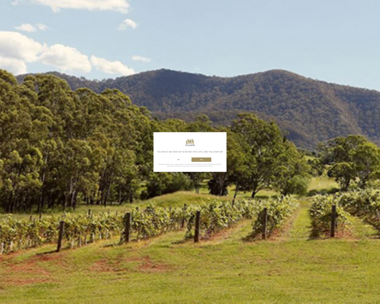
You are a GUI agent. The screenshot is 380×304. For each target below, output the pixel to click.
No (179, 160)
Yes (201, 160)
